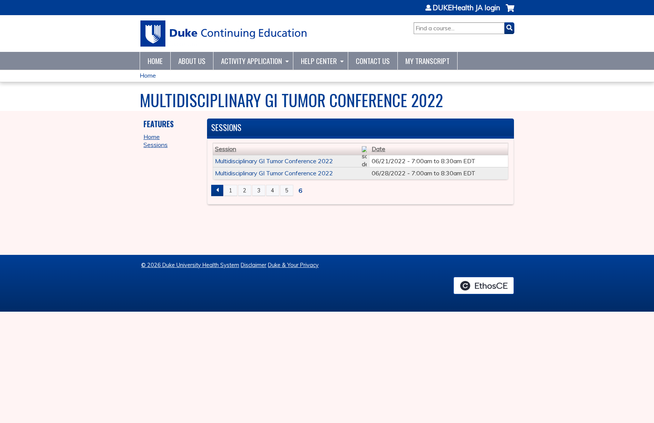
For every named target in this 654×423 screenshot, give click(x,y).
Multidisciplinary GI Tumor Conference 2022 (274, 161)
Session (225, 149)
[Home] (224, 33)
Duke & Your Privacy (293, 265)
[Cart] (510, 12)
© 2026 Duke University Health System (190, 265)
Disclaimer (253, 265)
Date (378, 149)
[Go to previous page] (217, 190)
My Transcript (427, 60)
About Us (192, 60)
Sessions (155, 144)
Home (155, 60)
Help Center (319, 60)
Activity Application (251, 60)
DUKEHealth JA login (466, 8)
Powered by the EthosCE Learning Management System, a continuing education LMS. (483, 285)
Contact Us (373, 60)
